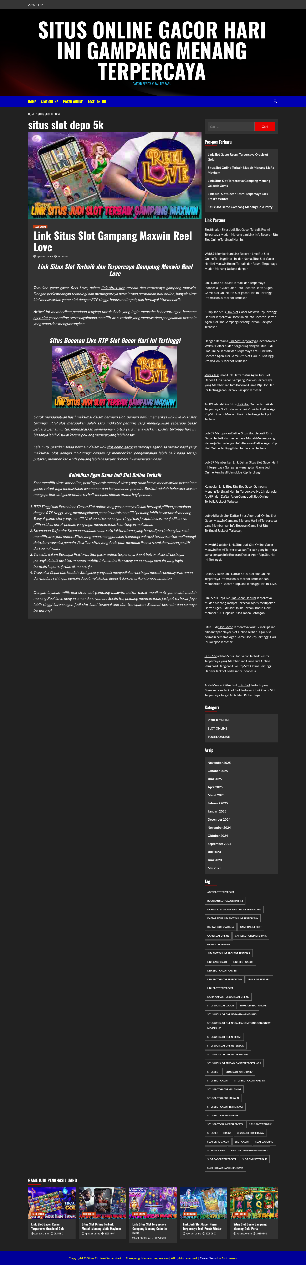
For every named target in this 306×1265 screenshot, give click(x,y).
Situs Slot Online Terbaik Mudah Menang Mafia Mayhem (241, 170)
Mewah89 (212, 544)
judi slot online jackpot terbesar (228, 953)
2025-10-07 (109, 1233)
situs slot (213, 1071)
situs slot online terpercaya (225, 1124)
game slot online (218, 935)
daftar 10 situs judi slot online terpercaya (234, 909)
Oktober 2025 (218, 771)
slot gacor (242, 1141)
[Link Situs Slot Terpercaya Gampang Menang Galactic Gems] (153, 1203)
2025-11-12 (58, 1233)
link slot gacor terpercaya (224, 979)
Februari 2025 (218, 803)
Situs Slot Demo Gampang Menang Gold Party (240, 207)
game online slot (251, 927)
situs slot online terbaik (223, 1115)
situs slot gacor (217, 1080)
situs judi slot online (253, 1005)
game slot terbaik (218, 944)
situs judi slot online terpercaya (228, 1054)
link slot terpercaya (220, 988)
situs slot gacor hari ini (249, 1080)
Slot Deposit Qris (260, 433)
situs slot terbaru (219, 1133)
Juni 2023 (215, 860)
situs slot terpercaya (250, 1133)
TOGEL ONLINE (97, 101)
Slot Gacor (264, 462)
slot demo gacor (120, 447)
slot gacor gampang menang (249, 1150)
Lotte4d (210, 515)
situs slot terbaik (260, 1124)
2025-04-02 (261, 1233)
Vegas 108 (212, 375)
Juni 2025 (215, 779)
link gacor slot (217, 961)
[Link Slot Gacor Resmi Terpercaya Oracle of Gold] (52, 1203)
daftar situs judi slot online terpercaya (232, 918)
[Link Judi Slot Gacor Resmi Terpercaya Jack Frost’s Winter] (203, 1203)
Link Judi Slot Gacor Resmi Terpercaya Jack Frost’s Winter (238, 196)
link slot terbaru (259, 979)
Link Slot (232, 312)
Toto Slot (244, 685)
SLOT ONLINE (49, 101)
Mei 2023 (214, 868)
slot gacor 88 (216, 1150)
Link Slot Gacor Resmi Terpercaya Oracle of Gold (238, 157)
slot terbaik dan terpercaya (225, 1167)
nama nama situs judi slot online (228, 996)
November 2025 (219, 762)
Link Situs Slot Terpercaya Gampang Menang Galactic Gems (239, 183)
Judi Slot (243, 404)
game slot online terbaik (251, 935)
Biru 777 (211, 656)
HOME (32, 101)
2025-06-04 (160, 1237)
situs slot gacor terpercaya (225, 1106)
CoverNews (208, 1258)
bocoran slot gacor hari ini (225, 900)
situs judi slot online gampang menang (231, 1014)
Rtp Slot (263, 253)
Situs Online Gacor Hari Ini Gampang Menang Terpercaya (152, 50)
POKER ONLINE (73, 101)
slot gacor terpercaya (221, 1159)
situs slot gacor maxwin (223, 1098)
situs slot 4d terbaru (239, 1071)
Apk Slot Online (45, 256)
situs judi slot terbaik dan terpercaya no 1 (234, 1063)
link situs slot (112, 287)
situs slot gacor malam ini (224, 1089)
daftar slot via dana (220, 927)
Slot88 (209, 229)
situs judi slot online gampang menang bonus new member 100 (239, 1026)
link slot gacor (243, 961)
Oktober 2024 (218, 835)
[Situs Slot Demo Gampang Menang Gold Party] (254, 1203)
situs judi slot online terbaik (225, 1045)
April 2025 (215, 787)
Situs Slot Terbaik (232, 283)
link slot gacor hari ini (221, 970)
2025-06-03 (211, 1233)
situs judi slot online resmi (224, 1037)
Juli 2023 (214, 852)
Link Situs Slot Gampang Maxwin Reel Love (112, 240)
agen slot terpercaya (220, 892)
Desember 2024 (219, 819)
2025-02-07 (64, 256)
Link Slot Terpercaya (243, 341)
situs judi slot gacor (220, 1005)
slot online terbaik (254, 1159)
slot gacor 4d (264, 1141)
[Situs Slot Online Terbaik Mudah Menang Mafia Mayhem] (102, 1203)
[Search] (275, 101)
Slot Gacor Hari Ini (243, 598)
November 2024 (219, 827)
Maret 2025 (216, 795)
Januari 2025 (217, 811)
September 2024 (219, 844)
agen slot (40, 317)
